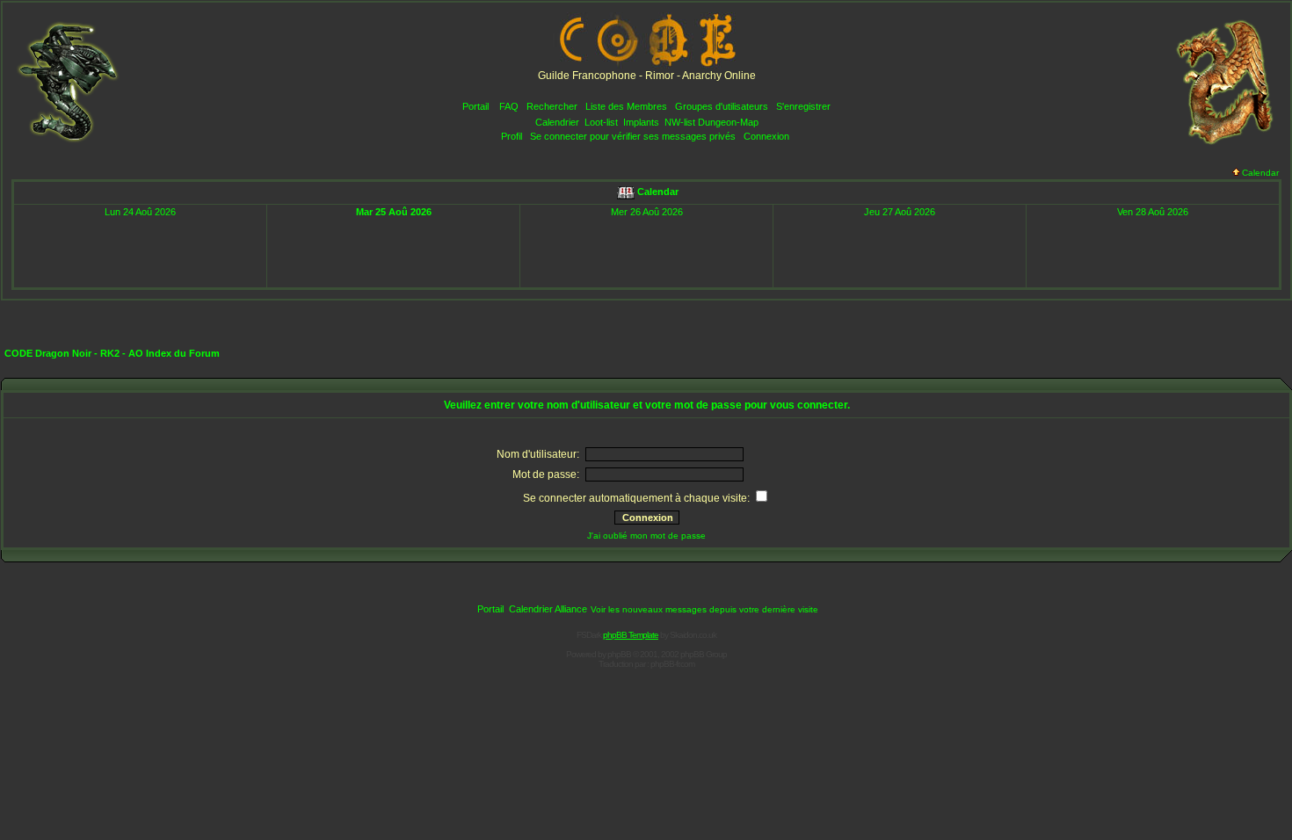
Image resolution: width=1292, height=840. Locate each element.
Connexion (766, 136)
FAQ (509, 106)
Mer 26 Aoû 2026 (647, 211)
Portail (475, 106)
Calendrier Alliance (548, 609)
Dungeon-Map (728, 122)
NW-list (679, 122)
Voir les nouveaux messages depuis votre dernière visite (704, 609)
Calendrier (557, 122)
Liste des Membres (626, 106)
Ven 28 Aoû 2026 (1152, 211)
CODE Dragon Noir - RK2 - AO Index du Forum (112, 353)
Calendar (1260, 172)
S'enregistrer (803, 106)
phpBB (619, 654)
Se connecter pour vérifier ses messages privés (633, 136)
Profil (511, 136)
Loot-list (601, 122)
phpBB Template (630, 635)
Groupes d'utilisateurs (721, 106)
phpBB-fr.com (672, 664)
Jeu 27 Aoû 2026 (899, 211)
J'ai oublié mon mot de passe (646, 535)
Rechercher (551, 106)
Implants (641, 122)
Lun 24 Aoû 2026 (140, 211)
